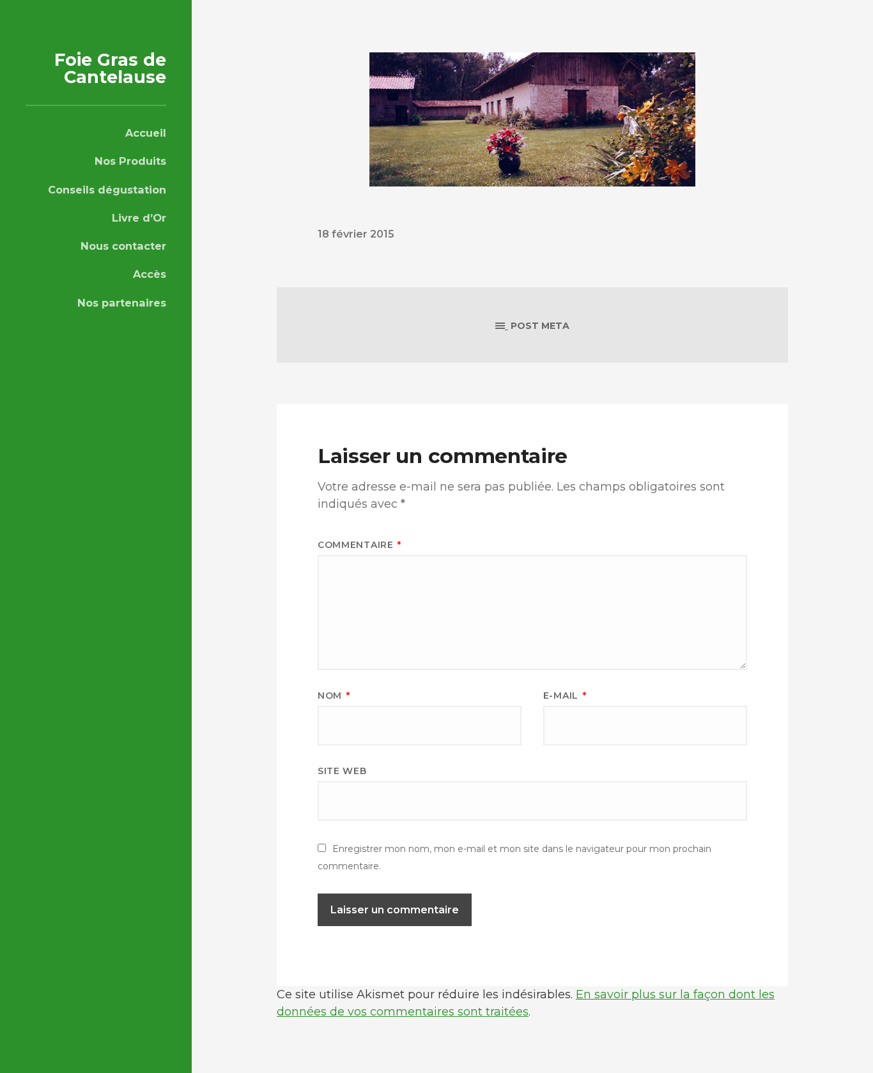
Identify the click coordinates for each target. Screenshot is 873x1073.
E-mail (565, 695)
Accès (149, 274)
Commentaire (359, 545)
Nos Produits (130, 161)
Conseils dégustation (107, 189)
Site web (342, 771)
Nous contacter (123, 246)
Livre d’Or (139, 217)
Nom (334, 695)
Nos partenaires (121, 302)
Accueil (145, 132)
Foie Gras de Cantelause (110, 68)
